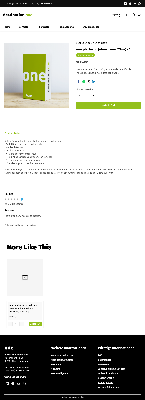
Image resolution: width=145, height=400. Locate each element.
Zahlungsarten (105, 382)
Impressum (103, 364)
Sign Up (124, 15)
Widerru (102, 368)
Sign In (115, 15)
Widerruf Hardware (108, 373)
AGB (100, 355)
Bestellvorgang (106, 378)
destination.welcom (61, 359)
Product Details (13, 133)
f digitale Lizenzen (115, 368)
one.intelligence (59, 373)
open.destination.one (62, 355)
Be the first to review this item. (92, 43)
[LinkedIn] (94, 81)
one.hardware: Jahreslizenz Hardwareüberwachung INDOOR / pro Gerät (23, 308)
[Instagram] (24, 383)
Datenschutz (104, 359)
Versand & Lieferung (108, 387)
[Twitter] (89, 81)
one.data (55, 368)
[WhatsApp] (84, 81)
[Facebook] (78, 81)
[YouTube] (18, 383)
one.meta (56, 364)
